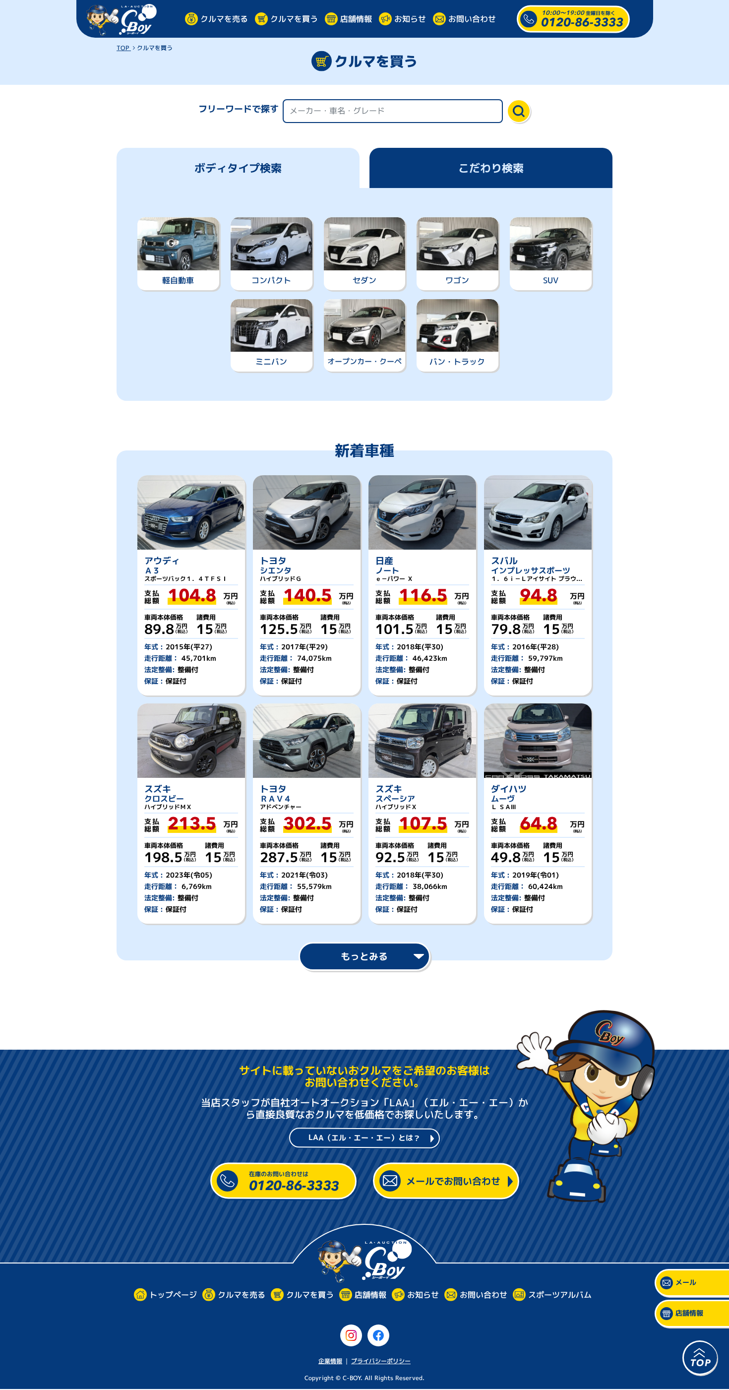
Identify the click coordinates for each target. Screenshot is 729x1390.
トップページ (172, 1295)
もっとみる (364, 956)
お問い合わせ (472, 18)
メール (685, 1282)
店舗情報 (356, 18)
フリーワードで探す (238, 109)
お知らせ (410, 18)
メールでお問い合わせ (453, 1181)
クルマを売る (224, 18)
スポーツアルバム (559, 1295)
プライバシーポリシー (381, 1361)
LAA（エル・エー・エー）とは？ (364, 1137)
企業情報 (330, 1361)
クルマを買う (294, 18)
